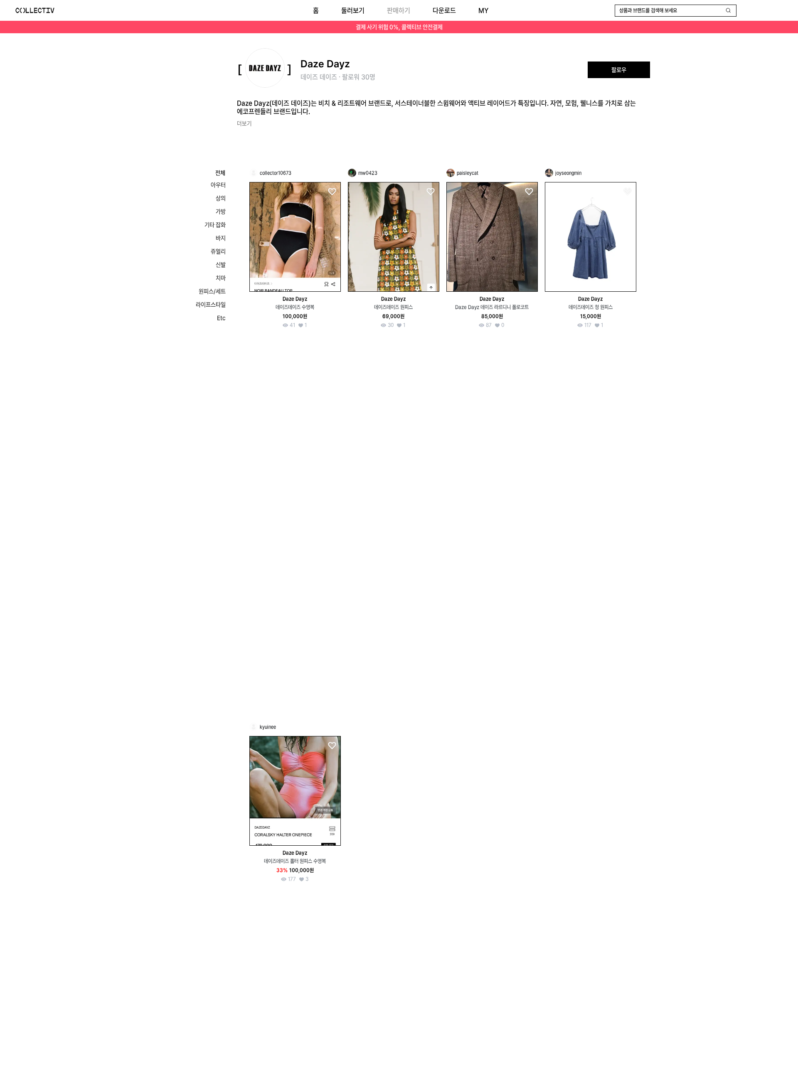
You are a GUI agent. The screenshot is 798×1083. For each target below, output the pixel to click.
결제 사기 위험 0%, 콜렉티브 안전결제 (399, 27)
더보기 (244, 123)
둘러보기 (353, 11)
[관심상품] (332, 191)
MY (483, 11)
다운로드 (444, 11)
